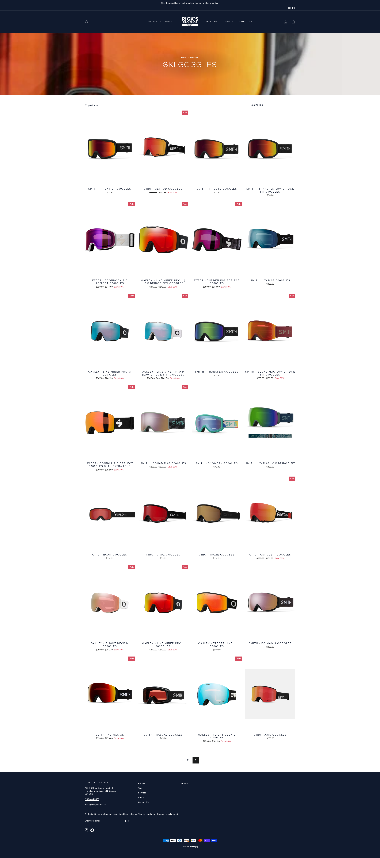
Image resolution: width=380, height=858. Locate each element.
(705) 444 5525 (92, 799)
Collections (193, 57)
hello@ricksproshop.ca (95, 804)
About (229, 21)
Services (212, 21)
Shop (168, 21)
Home (183, 57)
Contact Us (245, 21)
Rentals (152, 21)
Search (184, 783)
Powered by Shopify (190, 847)
